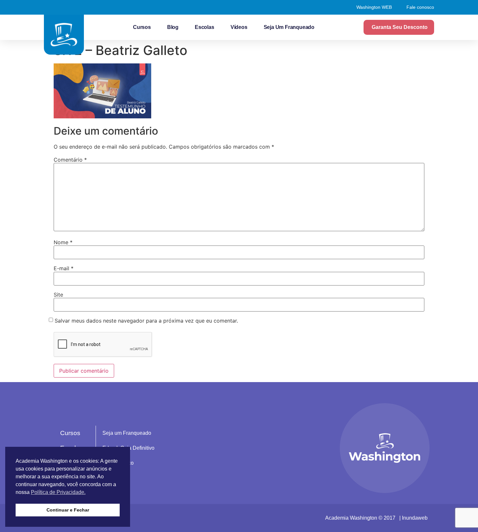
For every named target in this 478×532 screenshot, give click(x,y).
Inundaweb (415, 518)
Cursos (142, 27)
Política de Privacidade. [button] (58, 492)
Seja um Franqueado (289, 27)
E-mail (63, 268)
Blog (173, 27)
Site (58, 294)
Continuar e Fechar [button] (67, 509)
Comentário (70, 159)
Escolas (204, 27)
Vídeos (239, 27)
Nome (63, 242)
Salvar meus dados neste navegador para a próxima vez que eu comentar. (146, 320)
